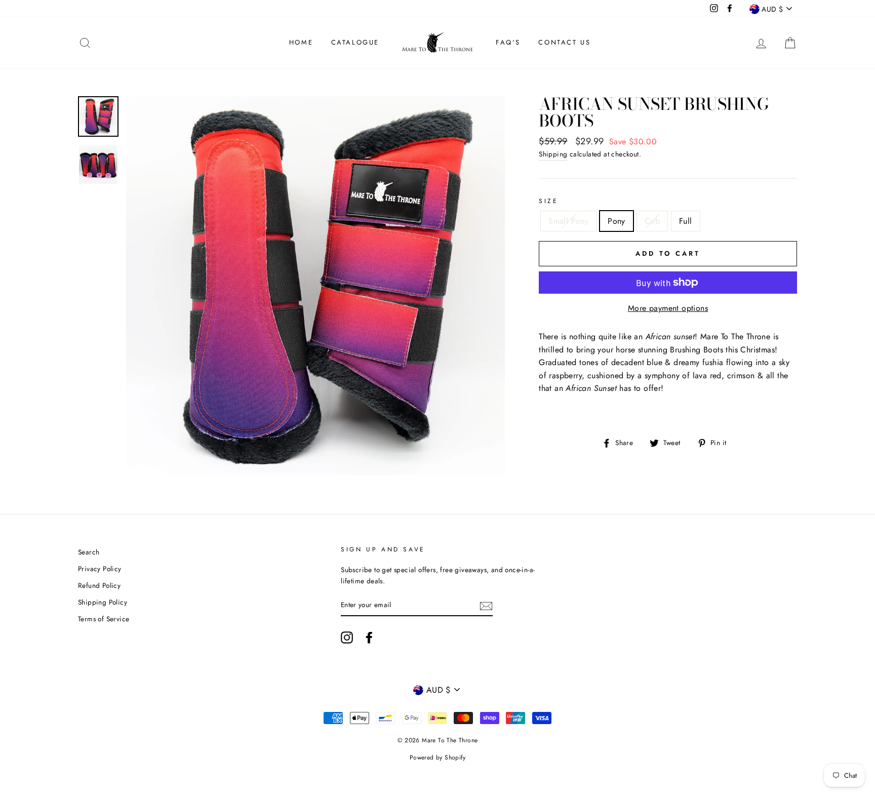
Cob (652, 221)
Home (301, 42)
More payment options (668, 308)
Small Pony (568, 221)
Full (685, 221)
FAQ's (508, 42)
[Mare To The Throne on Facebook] (369, 637)
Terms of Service (103, 619)
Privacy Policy (100, 569)
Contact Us (564, 42)
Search (88, 552)
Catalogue (355, 42)
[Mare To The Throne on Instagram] (347, 637)
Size (548, 201)
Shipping (553, 154)
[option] (315, 285)
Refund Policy (99, 585)
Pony (616, 221)
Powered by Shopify (437, 757)
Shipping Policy (102, 602)
